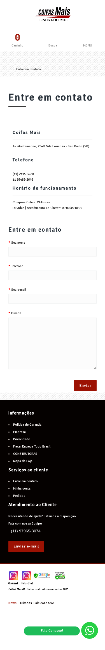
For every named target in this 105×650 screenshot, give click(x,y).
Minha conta (22, 488)
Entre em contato (28, 69)
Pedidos (19, 496)
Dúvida (16, 313)
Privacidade (21, 439)
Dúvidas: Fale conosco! (37, 603)
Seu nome (18, 243)
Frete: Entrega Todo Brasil (31, 446)
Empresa (19, 432)
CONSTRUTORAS (25, 454)
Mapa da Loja (22, 461)
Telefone (17, 266)
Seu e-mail (18, 290)
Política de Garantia (27, 425)
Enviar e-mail (26, 546)
